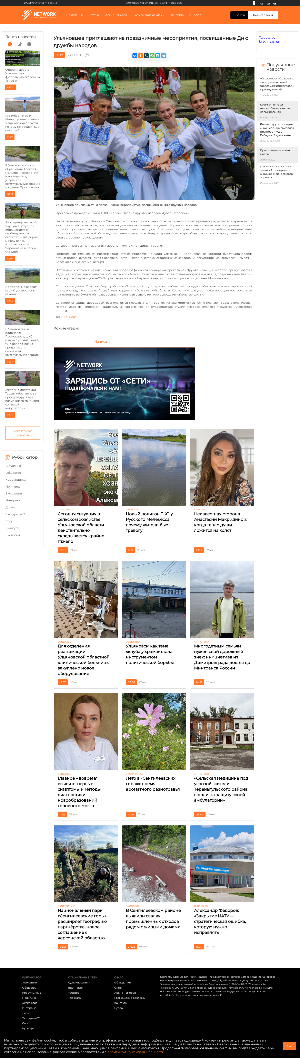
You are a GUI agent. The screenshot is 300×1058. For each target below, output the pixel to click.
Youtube (73, 992)
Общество (13, 473)
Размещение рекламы (148, 14)
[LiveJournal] (146, 55)
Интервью (13, 500)
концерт (70, 317)
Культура (12, 528)
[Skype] (157, 55)
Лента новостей (20, 37)
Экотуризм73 (15, 514)
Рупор (197, 14)
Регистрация (263, 15)
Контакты (177, 14)
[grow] (19, 44)
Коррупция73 (16, 479)
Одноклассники (79, 982)
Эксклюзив (14, 493)
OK (289, 1046)
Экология (13, 535)
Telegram (74, 997)
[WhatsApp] (152, 55)
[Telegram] (274, 3)
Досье (10, 507)
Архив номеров (125, 992)
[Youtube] (268, 3)
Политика (13, 486)
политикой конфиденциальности (135, 1052)
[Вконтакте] (261, 3)
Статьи (118, 987)
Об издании (74, 14)
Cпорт (10, 521)
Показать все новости (23, 433)
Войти (240, 15)
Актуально (13, 466)
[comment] (29, 44)
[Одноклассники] (254, 3)
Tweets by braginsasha (269, 39)
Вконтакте (75, 987)
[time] (9, 44)
